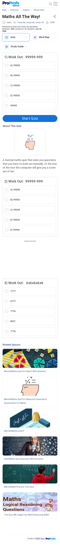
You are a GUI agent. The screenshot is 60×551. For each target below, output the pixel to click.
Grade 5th (21, 22)
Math (9, 22)
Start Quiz (30, 118)
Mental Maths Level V (14, 431)
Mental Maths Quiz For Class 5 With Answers (25, 371)
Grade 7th (40, 22)
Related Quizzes (11, 344)
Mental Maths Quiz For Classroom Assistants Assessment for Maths (25, 401)
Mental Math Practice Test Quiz (19, 487)
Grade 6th (31, 22)
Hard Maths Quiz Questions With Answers (23, 459)
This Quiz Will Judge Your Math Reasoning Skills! (26, 515)
